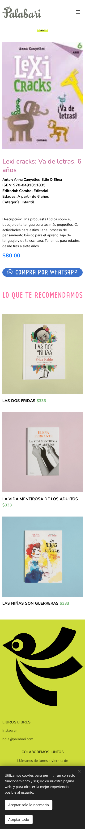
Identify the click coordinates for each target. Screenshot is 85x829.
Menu (78, 11)
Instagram (10, 730)
